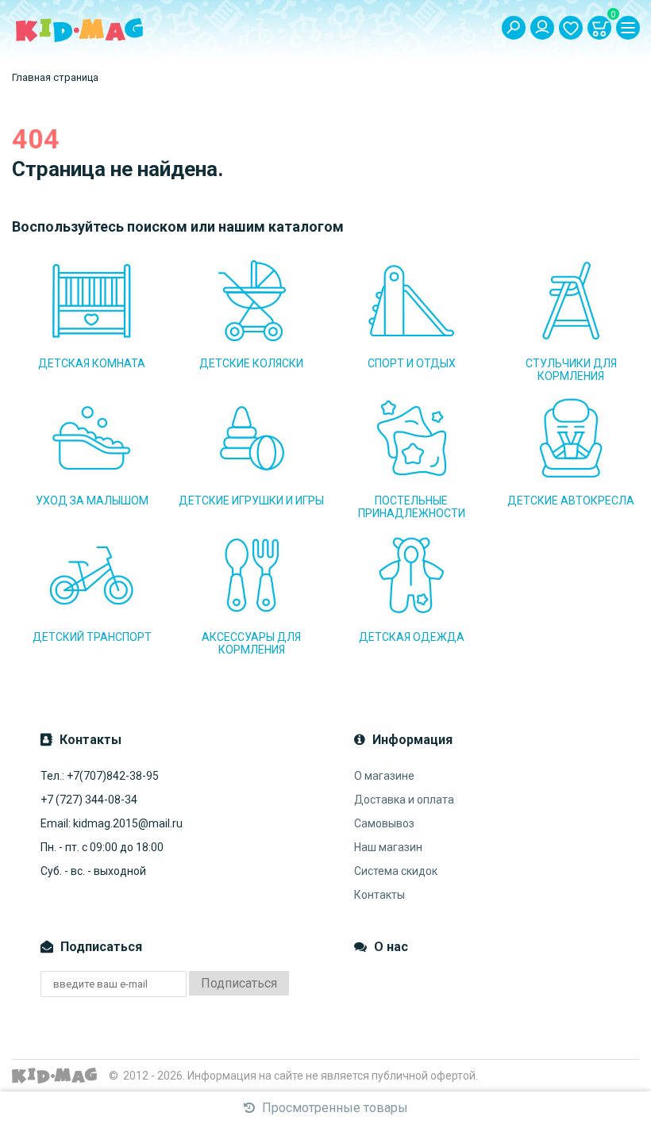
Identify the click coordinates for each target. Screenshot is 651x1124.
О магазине (384, 775)
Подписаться (239, 983)
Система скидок (395, 871)
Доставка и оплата (404, 799)
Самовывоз (384, 823)
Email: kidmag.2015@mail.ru (111, 823)
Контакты (379, 894)
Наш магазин (388, 847)
